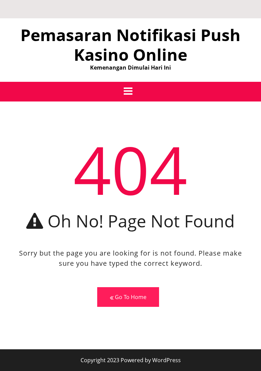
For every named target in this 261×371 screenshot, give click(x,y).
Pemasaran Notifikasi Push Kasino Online (130, 45)
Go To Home (130, 297)
